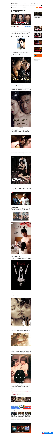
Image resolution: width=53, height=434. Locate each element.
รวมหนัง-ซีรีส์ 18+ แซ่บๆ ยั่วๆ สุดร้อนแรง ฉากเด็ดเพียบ (18, 394)
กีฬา (20, 5)
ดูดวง (16, 5)
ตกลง (50, 432)
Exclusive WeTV (32, 5)
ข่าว (15, 5)
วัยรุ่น (28, 5)
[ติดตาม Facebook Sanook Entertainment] (38, 55)
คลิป (30, 5)
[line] (13, 26)
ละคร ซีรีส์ (35, 60)
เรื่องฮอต (14, 5)
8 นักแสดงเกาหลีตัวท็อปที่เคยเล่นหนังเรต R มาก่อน (17, 393)
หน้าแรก (12, 5)
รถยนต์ (26, 5)
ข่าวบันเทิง (19, 5)
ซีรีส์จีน (37, 60)
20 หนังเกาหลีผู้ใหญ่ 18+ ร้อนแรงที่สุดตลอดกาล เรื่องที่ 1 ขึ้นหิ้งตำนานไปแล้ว (37, 39)
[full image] (13, 399)
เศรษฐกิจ (22, 5)
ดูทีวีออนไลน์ (35, 59)
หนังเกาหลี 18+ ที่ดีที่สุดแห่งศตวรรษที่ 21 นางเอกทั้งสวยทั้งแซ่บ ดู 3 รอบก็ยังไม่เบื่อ (37, 17)
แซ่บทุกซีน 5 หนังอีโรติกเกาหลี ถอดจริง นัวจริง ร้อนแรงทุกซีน (37, 31)
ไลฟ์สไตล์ (24, 5)
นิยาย (35, 5)
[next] (30, 429)
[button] (24, 3)
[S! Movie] (12, 421)
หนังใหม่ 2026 (38, 59)
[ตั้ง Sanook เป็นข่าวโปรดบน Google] (21, 407)
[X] (14, 26)
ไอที (27, 5)
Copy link (18, 26)
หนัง (23, 33)
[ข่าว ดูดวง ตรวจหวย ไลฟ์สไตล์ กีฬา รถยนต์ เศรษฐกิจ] (14, 3)
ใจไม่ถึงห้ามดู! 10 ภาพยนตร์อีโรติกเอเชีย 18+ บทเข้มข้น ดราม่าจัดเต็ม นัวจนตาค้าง (38, 53)
